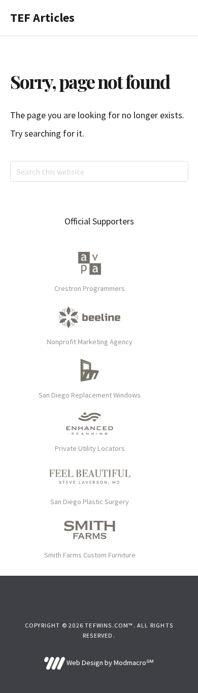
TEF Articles (42, 17)
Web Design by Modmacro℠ (109, 662)
